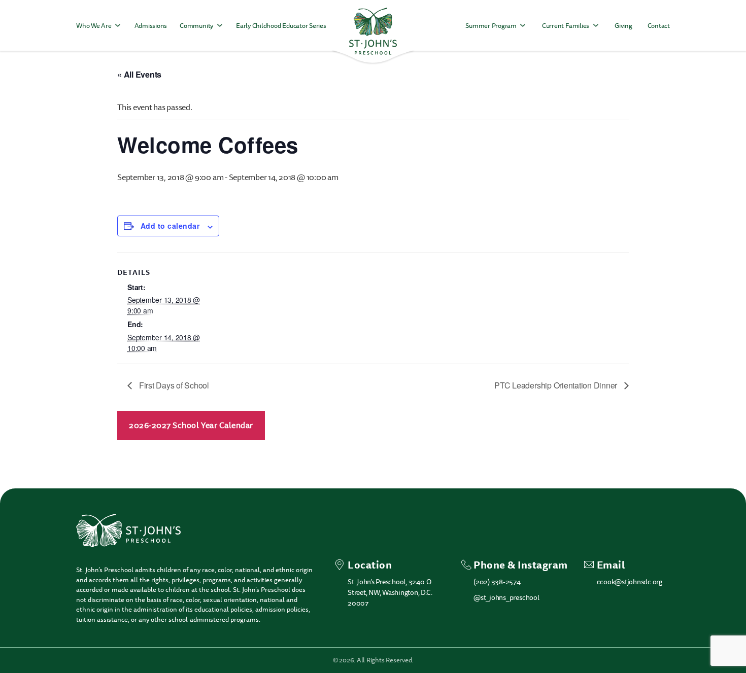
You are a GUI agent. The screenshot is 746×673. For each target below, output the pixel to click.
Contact (659, 25)
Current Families (565, 25)
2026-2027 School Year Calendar (191, 425)
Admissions (150, 25)
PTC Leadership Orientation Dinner (556, 385)
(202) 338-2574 (497, 582)
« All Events (139, 74)
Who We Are (94, 25)
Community (196, 25)
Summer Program (491, 25)
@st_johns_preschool (506, 597)
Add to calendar (170, 226)
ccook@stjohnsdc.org (629, 582)
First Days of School (173, 385)
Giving (623, 25)
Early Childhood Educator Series (281, 25)
